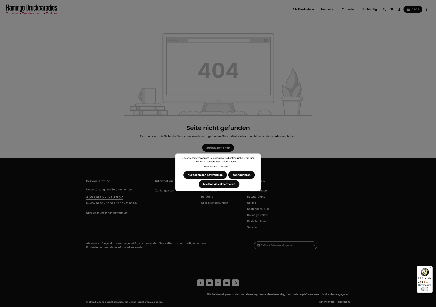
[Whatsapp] (235, 282)
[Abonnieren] (314, 245)
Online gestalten (257, 215)
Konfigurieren (241, 174)
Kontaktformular (118, 212)
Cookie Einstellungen (214, 202)
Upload (251, 202)
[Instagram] (218, 282)
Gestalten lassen (257, 221)
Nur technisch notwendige (205, 174)
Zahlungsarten (164, 190)
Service (252, 227)
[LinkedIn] (226, 282)
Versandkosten (268, 294)
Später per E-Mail (258, 209)
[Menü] (431, 268)
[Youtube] (209, 282)
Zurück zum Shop (218, 147)
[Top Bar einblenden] (426, 9)
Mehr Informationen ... (228, 161)
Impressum (343, 301)
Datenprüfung (256, 196)
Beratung (207, 196)
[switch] (424, 289)
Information (164, 181)
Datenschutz (326, 301)
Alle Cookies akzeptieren (219, 184)
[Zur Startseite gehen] (31, 9)
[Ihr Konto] (399, 9)
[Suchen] (384, 9)
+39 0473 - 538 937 (104, 197)
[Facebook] (200, 282)
